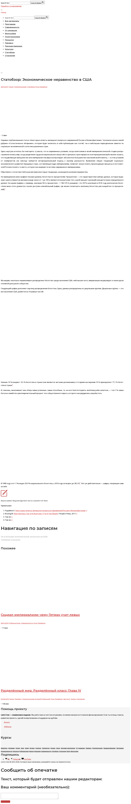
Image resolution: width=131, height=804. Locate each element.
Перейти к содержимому (11, 6)
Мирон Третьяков (78, 699)
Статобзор (10, 52)
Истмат (18, 748)
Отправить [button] (5, 801)
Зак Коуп (66, 699)
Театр (68, 751)
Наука (11, 87)
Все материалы (12, 21)
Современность (12, 27)
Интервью (11, 748)
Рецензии (37, 751)
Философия (10, 34)
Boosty (7, 722)
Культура (9, 49)
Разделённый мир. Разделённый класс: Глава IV (41, 690)
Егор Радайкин (41, 87)
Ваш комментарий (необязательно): (35, 787)
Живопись (4, 748)
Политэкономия (12, 37)
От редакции (11, 30)
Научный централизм (68, 748)
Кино (22, 748)
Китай (27, 748)
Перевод (9, 43)
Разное (31, 751)
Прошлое (9, 40)
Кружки (32, 748)
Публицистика (14, 623)
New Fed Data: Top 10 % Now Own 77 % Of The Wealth (36, 513)
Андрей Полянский (42, 699)
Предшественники (13, 46)
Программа (10, 24)
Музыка (52, 748)
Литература (46, 748)
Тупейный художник (10, 540)
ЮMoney (7, 726)
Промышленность (6, 751)
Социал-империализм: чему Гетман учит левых (40, 615)
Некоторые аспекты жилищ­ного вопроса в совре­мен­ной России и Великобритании (50, 510)
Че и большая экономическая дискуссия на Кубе (24, 537)
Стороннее (10, 56)
